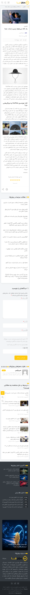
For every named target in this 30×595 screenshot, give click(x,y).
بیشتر (4, 370)
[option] (15, 497)
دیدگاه (23, 298)
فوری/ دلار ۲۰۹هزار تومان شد (12, 419)
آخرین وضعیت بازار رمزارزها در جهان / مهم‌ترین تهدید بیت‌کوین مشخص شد (11, 483)
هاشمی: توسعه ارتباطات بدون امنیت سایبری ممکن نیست (15, 203)
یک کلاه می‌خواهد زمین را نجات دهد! (15, 29)
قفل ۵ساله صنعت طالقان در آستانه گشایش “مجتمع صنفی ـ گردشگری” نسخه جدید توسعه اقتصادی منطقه (11, 429)
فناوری (24, 7)
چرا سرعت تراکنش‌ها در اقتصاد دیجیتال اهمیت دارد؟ (12, 476)
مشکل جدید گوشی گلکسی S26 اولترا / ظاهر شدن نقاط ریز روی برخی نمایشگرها (15, 224)
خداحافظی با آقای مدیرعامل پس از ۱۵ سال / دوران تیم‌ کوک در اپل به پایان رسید (15, 243)
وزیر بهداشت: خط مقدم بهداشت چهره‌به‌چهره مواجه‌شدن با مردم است (10, 402)
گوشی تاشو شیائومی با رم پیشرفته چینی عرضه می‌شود (16, 257)
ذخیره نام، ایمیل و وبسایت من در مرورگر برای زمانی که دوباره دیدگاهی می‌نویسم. (15, 340)
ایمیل (24, 330)
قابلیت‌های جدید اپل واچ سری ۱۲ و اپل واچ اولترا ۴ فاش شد (16, 210)
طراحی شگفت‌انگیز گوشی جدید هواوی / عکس (16, 250)
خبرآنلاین (21, 33)
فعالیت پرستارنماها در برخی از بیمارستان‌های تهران (12, 438)
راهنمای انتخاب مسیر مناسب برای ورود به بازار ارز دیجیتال (11, 470)
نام (24, 322)
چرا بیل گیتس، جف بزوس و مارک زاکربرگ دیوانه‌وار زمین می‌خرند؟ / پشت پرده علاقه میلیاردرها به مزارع (16, 276)
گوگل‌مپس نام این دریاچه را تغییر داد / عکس (15, 237)
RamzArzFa (18, 593)
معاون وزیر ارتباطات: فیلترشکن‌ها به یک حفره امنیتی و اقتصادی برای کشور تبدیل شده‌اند (15, 231)
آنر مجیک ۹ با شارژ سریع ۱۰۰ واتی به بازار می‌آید (16, 268)
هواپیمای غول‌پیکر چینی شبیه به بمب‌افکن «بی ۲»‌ (15, 217)
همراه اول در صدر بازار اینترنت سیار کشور (16, 262)
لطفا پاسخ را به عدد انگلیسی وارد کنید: (17, 344)
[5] (25, 40)
